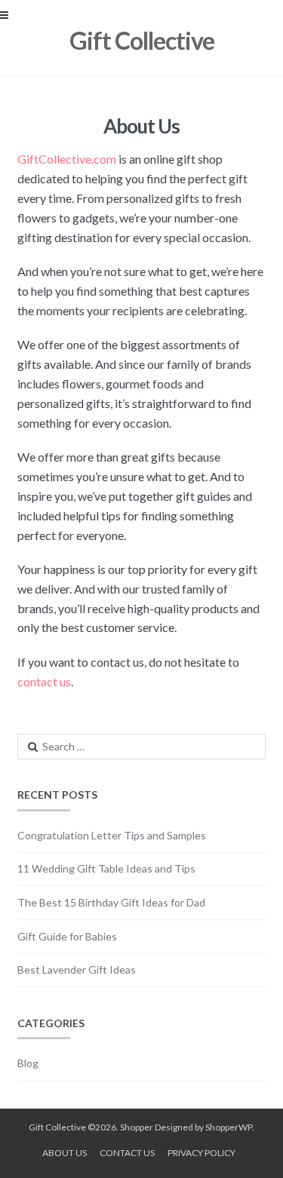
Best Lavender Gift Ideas (76, 969)
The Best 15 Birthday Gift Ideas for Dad (111, 902)
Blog (27, 1063)
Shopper (136, 1127)
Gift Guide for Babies (67, 936)
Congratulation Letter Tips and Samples (111, 835)
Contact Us (127, 1152)
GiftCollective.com (66, 159)
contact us (44, 681)
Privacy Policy (201, 1152)
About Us (64, 1152)
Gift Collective (141, 40)
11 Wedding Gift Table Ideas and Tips (106, 868)
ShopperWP (228, 1127)
